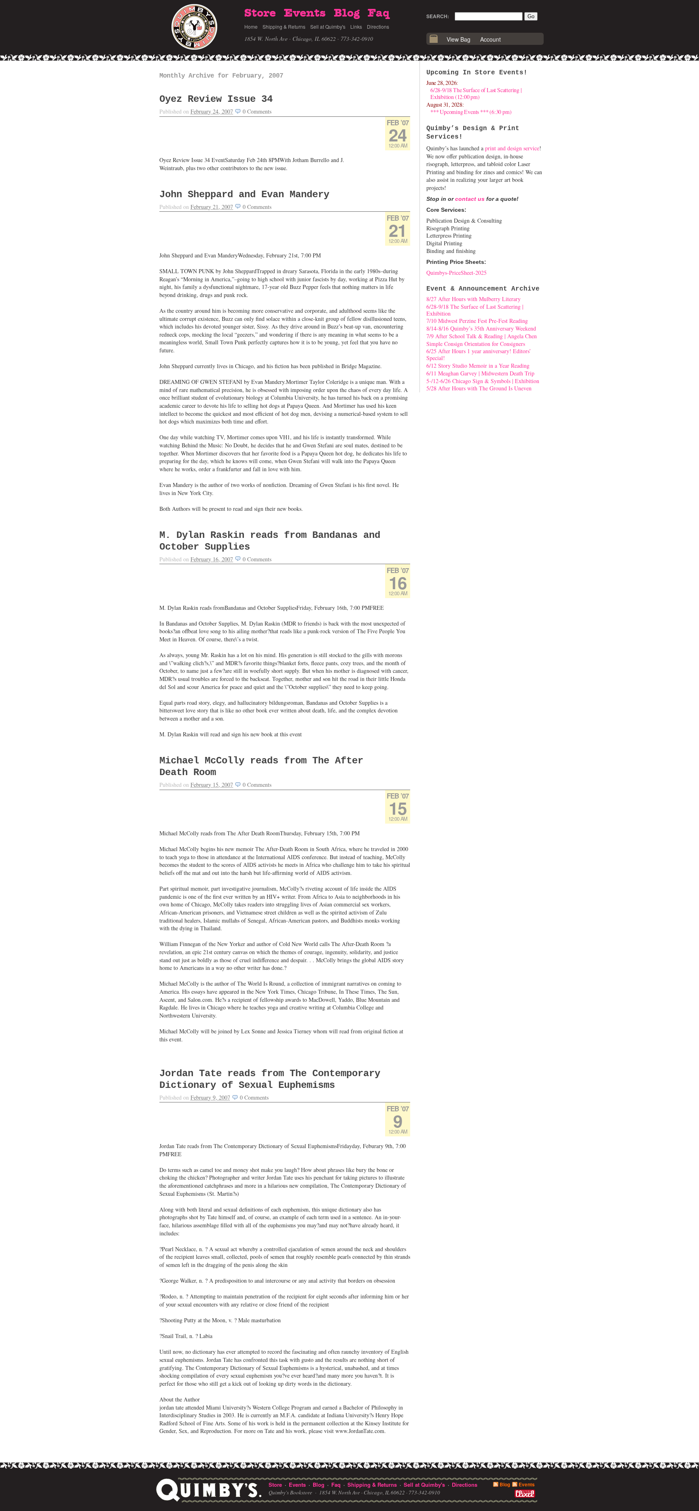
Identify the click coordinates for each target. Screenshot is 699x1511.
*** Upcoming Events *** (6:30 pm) (470, 112)
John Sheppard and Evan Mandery (244, 194)
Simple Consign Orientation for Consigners (475, 344)
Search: (437, 16)
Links (356, 26)
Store (260, 13)
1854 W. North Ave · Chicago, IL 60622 (290, 38)
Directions (378, 26)
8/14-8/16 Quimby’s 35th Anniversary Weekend (481, 328)
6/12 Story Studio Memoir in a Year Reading (478, 365)
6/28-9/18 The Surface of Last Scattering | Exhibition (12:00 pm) (476, 93)
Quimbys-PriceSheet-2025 (456, 272)
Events (305, 13)
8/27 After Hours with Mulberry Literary (473, 299)
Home (251, 26)
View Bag (458, 39)
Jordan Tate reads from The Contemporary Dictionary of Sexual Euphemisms (269, 1079)
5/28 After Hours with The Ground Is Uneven (479, 388)
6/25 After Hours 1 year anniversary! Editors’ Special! (478, 354)
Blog (347, 13)
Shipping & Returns (284, 26)
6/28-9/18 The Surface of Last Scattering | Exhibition (474, 310)
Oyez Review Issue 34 (216, 99)
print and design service (512, 148)
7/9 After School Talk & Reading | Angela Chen (481, 336)
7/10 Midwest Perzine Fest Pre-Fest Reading (477, 321)
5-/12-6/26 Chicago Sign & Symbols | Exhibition (482, 381)
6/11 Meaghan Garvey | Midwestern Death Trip (480, 373)
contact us (470, 199)
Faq (379, 13)
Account (490, 39)
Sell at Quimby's (327, 26)
